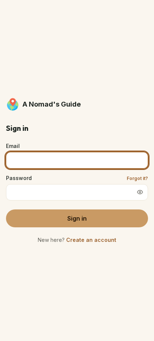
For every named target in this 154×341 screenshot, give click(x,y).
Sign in (77, 218)
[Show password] (140, 192)
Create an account (91, 240)
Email (13, 146)
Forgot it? (137, 178)
